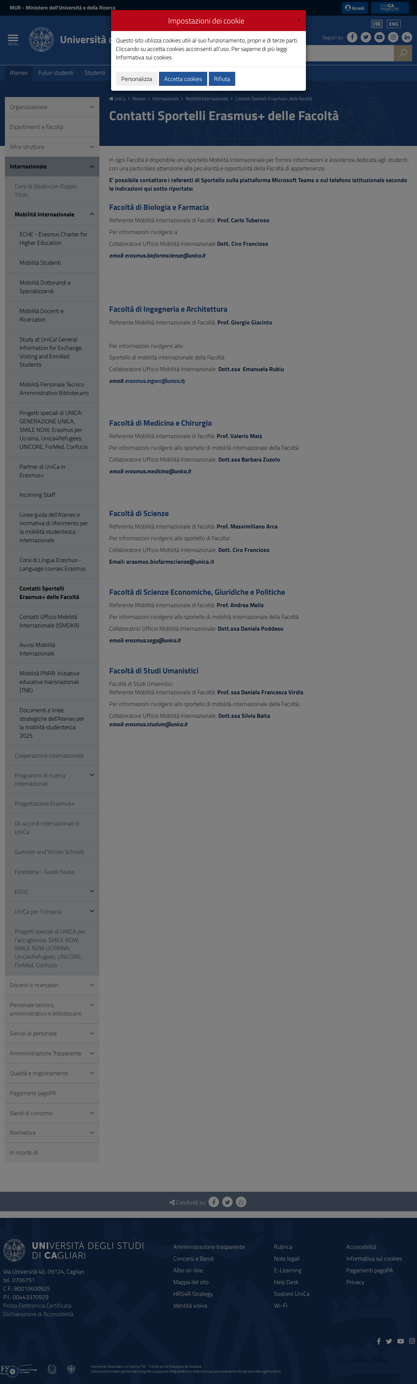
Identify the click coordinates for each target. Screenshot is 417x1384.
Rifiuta (222, 78)
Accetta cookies (183, 78)
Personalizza (136, 78)
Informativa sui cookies (144, 57)
